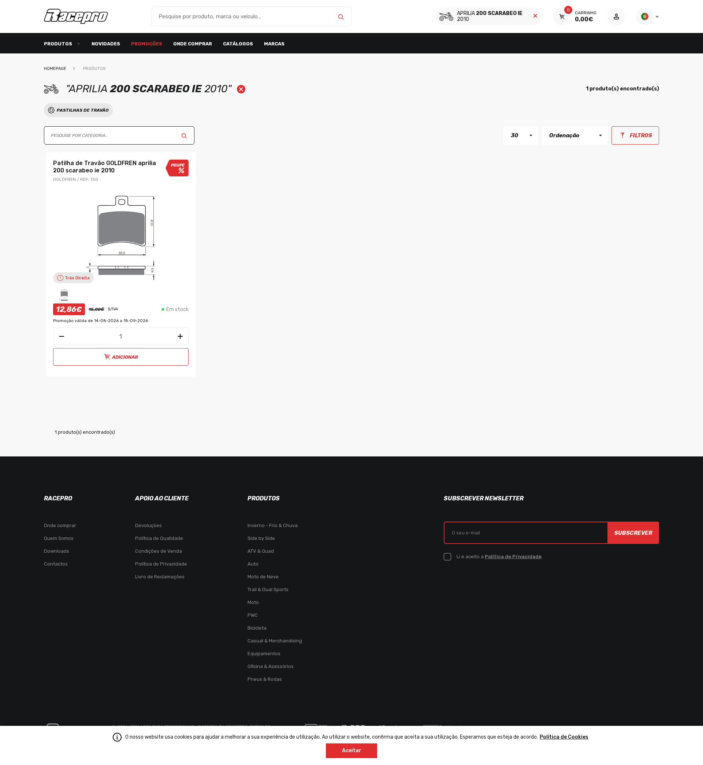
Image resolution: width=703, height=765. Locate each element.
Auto (253, 564)
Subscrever (633, 533)
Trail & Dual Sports (268, 589)
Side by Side (261, 538)
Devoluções (148, 525)
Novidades (106, 43)
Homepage (55, 68)
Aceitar (351, 750)
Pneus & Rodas (265, 679)
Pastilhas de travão (83, 110)
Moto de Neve (263, 576)
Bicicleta (257, 628)
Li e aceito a (499, 556)
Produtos (94, 68)
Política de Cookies (564, 737)
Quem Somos (59, 538)
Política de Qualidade (159, 538)
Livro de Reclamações (160, 576)
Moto (253, 602)
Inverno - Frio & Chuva (273, 525)
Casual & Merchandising (275, 640)
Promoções (146, 43)
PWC (253, 615)
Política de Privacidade (161, 564)
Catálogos (238, 43)
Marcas (274, 43)
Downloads (56, 551)
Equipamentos (264, 653)
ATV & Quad (261, 551)
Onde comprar (192, 43)
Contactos (56, 564)
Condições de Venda (158, 551)
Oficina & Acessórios (271, 666)
